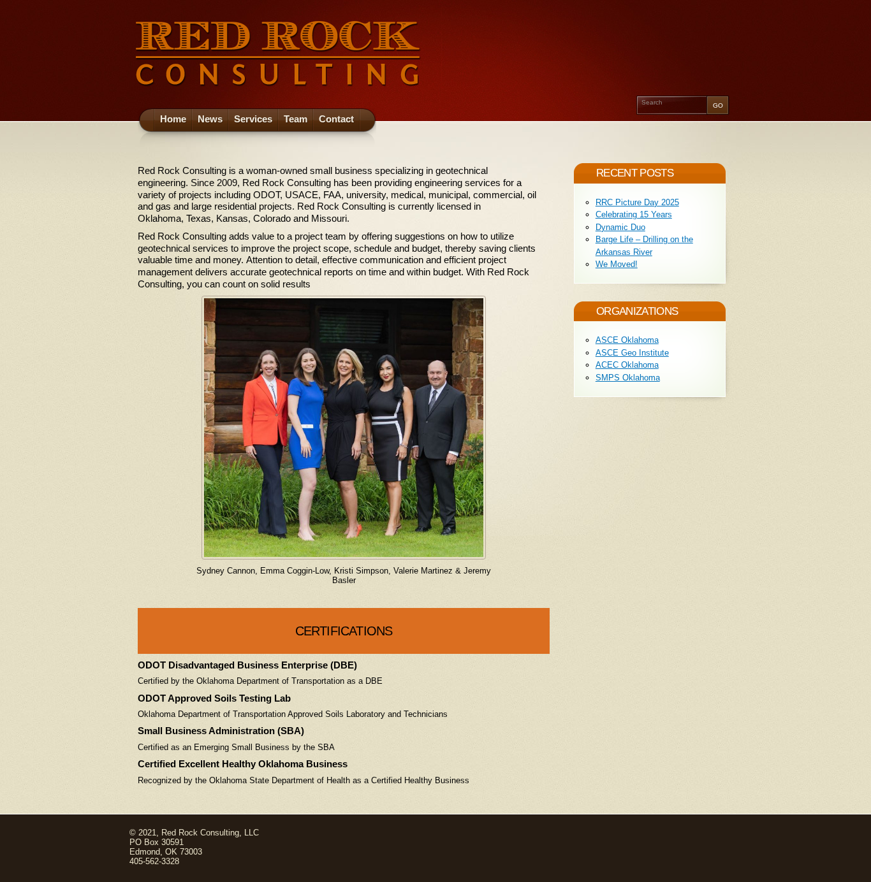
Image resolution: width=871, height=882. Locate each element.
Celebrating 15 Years (634, 214)
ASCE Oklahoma (627, 340)
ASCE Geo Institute (632, 353)
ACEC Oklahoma (627, 365)
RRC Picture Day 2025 (637, 202)
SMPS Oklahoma (628, 377)
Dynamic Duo (620, 227)
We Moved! (617, 264)
